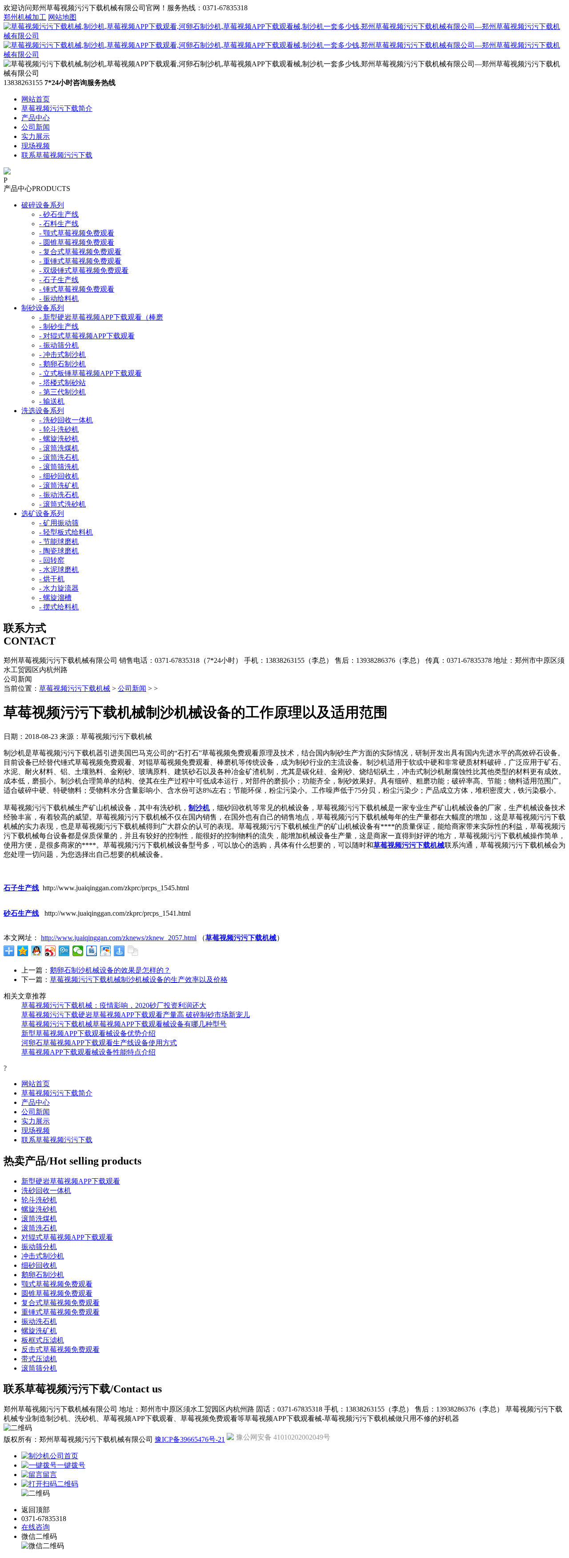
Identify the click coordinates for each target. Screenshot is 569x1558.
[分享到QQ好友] (36, 950)
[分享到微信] (78, 950)
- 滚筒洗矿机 (59, 485)
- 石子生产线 (59, 280)
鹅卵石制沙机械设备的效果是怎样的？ (110, 970)
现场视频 (35, 146)
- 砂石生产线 (59, 214)
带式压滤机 (39, 1359)
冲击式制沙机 (42, 1256)
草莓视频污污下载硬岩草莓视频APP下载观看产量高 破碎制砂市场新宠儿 (135, 1014)
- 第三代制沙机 (62, 392)
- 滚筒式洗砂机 (62, 504)
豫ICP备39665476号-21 (190, 1439)
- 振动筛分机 (59, 345)
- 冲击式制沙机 (62, 354)
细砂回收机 (39, 1265)
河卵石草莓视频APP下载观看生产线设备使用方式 (99, 1043)
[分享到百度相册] (105, 950)
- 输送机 (51, 401)
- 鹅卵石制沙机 (62, 364)
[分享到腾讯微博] (64, 950)
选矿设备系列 (42, 513)
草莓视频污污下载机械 (74, 688)
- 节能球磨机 (59, 541)
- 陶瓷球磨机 (59, 551)
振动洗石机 (39, 1321)
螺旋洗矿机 (39, 1331)
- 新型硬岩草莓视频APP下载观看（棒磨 (101, 317)
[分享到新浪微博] (50, 950)
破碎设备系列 (42, 205)
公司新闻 (35, 127)
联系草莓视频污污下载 (56, 155)
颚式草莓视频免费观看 (56, 1284)
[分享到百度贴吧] (91, 950)
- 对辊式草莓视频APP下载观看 (87, 336)
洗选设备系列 (42, 410)
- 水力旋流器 (59, 588)
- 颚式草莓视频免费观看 (76, 233)
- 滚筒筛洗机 (59, 467)
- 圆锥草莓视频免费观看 (76, 242)
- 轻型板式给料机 (66, 532)
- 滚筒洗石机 (59, 457)
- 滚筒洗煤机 (59, 448)
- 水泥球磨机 (59, 569)
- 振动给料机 (59, 298)
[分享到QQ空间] (22, 950)
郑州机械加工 (25, 17)
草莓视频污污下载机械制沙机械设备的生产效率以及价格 (139, 979)
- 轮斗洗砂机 (59, 429)
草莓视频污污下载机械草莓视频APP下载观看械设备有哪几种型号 (124, 1024)
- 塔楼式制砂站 (62, 382)
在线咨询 (35, 1527)
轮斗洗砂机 (39, 1200)
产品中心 (35, 118)
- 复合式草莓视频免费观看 (80, 252)
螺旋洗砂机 (39, 1209)
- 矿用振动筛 (59, 523)
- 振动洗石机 (59, 495)
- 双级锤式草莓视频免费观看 (83, 270)
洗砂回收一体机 (46, 1190)
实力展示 (35, 136)
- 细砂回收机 (59, 476)
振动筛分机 (39, 1246)
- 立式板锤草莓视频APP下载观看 (90, 373)
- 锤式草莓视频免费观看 (76, 289)
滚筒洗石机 (39, 1228)
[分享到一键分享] (119, 950)
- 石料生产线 (59, 223)
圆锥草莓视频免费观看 (56, 1293)
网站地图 (62, 17)
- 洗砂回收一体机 (66, 420)
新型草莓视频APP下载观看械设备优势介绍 (88, 1033)
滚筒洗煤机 (39, 1218)
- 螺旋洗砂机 (59, 438)
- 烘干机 (51, 579)
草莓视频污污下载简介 (56, 108)
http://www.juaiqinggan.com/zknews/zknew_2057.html (118, 937)
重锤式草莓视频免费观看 (60, 1312)
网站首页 (35, 99)
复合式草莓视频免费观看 (60, 1302)
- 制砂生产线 (59, 326)
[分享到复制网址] (133, 950)
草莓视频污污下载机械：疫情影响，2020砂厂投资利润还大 (113, 1005)
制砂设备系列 (42, 308)
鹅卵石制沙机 (42, 1274)
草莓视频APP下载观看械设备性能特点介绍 (88, 1052)
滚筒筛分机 (39, 1368)
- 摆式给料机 (59, 607)
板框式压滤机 (42, 1340)
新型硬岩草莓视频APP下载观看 (70, 1181)
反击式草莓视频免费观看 (60, 1349)
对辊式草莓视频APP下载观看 (67, 1237)
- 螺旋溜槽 (55, 597)
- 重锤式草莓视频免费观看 (80, 261)
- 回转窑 (51, 560)
